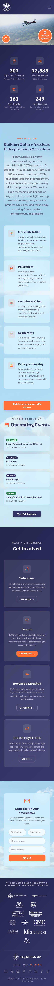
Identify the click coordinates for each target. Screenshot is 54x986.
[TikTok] (42, 971)
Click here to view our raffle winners (27, 405)
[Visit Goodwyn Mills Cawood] (39, 923)
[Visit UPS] (33, 905)
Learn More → (27, 599)
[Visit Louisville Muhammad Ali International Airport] (19, 905)
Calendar (16, 965)
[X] (48, 971)
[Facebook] (24, 971)
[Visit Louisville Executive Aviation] (17, 896)
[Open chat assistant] (6, 39)
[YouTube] (30, 971)
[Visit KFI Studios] (34, 932)
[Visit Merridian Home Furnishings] (18, 914)
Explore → (27, 758)
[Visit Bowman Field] (12, 923)
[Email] (6, 971)
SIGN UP (27, 858)
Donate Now (35, 965)
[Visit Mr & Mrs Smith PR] (27, 941)
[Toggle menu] (49, 7)
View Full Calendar (27, 514)
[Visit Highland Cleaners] (13, 932)
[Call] (12, 971)
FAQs (25, 965)
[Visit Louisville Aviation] (35, 914)
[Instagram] (18, 971)
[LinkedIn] (36, 971)
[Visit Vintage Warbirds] (25, 923)
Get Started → (27, 707)
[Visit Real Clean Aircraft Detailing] (39, 896)
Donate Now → (27, 653)
